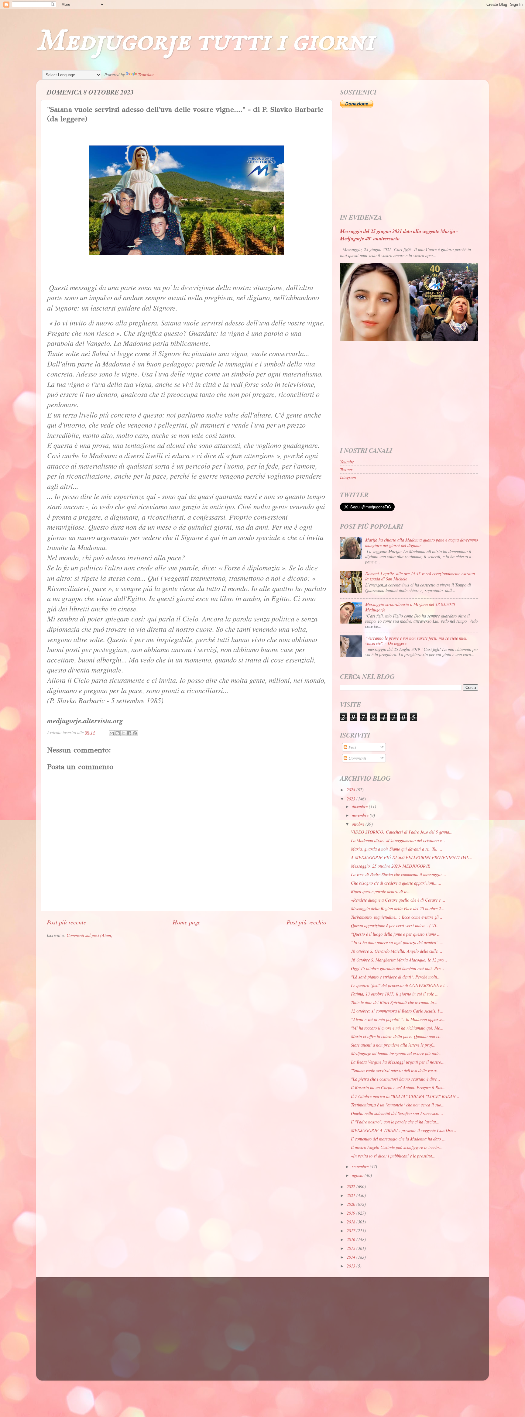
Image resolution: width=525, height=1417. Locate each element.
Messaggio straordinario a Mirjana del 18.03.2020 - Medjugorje (411, 606)
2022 (351, 1186)
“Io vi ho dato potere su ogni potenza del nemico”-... (397, 942)
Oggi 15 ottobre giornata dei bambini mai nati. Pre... (397, 968)
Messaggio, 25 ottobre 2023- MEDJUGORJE (390, 866)
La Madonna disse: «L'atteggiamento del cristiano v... (398, 840)
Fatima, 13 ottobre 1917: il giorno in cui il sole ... (395, 994)
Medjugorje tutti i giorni (205, 41)
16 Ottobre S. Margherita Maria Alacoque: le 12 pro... (399, 960)
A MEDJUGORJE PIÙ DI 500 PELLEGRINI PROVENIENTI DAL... (411, 857)
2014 (351, 1257)
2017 (351, 1230)
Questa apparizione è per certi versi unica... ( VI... (395, 925)
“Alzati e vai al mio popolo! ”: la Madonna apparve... (398, 1019)
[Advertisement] (409, 161)
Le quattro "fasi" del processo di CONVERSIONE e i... (399, 985)
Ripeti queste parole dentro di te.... (381, 891)
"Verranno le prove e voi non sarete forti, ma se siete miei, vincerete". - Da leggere (416, 640)
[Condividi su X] (123, 733)
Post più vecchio (306, 922)
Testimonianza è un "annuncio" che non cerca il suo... (398, 1105)
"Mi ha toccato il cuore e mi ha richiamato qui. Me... (397, 1028)
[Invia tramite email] (112, 733)
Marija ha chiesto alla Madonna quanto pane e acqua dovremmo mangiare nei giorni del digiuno (421, 542)
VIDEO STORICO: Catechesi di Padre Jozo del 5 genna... (402, 832)
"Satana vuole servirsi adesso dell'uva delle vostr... (395, 1070)
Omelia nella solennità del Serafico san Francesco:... (397, 1113)
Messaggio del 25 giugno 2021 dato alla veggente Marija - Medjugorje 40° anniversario (399, 235)
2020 (351, 1204)
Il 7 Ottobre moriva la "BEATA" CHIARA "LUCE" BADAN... (405, 1096)
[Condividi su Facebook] (129, 733)
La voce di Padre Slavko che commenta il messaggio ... (398, 874)
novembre (361, 815)
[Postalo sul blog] (118, 733)
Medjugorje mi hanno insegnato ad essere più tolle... (397, 1053)
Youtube (347, 462)
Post (351, 747)
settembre (361, 1166)
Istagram (348, 477)
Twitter (346, 470)
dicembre (360, 806)
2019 (351, 1213)
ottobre (358, 824)
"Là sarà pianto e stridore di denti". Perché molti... (396, 977)
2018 (351, 1222)
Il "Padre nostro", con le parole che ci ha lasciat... (395, 1122)
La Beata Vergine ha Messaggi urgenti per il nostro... (398, 1062)
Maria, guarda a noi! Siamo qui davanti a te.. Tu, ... (396, 849)
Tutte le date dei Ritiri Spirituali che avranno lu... (394, 1002)
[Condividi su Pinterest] (135, 733)
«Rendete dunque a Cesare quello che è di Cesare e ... (398, 900)
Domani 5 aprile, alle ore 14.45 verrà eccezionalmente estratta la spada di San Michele (420, 576)
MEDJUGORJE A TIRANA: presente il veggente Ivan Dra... (403, 1130)
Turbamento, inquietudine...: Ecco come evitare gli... (396, 917)
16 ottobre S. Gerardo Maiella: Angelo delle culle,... (396, 951)
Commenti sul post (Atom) (89, 935)
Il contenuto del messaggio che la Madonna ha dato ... (398, 1139)
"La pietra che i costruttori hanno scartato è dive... (395, 1079)
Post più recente (66, 922)
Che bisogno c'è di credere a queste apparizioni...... (396, 883)
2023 (351, 799)
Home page (187, 922)
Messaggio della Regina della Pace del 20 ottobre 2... (397, 908)
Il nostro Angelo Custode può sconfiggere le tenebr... (397, 1147)
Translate (146, 74)
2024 (351, 790)
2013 (351, 1266)
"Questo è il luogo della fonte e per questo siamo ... (396, 934)
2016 (351, 1239)
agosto (358, 1175)
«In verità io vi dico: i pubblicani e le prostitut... (393, 1156)
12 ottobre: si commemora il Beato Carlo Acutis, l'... (397, 1011)
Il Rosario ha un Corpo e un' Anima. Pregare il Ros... (398, 1087)
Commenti (356, 758)
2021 (351, 1195)
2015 (351, 1248)
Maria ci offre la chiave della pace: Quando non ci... (397, 1036)
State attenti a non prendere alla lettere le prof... (393, 1045)
